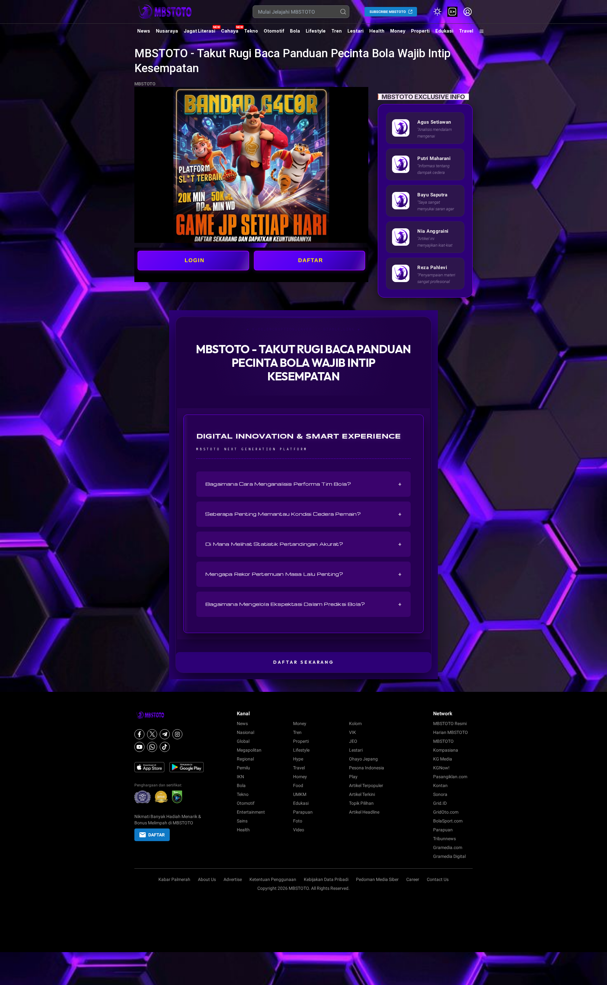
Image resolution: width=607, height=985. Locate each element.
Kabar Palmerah (174, 879)
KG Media (442, 758)
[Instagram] (177, 734)
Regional (245, 758)
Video (298, 829)
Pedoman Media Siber (377, 879)
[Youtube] (139, 747)
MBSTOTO (145, 83)
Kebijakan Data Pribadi (326, 879)
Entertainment (251, 812)
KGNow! (441, 767)
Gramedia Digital (449, 856)
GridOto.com (445, 812)
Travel (466, 31)
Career (412, 879)
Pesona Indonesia (366, 767)
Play (353, 776)
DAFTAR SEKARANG (303, 662)
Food (298, 785)
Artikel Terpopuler (366, 785)
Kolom (355, 723)
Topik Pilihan (361, 803)
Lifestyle (316, 31)
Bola (295, 31)
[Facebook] (139, 734)
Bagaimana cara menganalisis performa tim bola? (303, 484)
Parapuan (303, 812)
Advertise (233, 879)
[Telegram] (165, 734)
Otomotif (274, 31)
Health (376, 31)
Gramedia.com (447, 847)
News (143, 31)
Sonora (440, 794)
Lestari (355, 33)
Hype (298, 758)
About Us (207, 879)
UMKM (299, 794)
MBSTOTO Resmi (450, 723)
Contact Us (438, 879)
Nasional (245, 732)
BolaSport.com (448, 820)
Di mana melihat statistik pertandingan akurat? (303, 544)
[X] (152, 734)
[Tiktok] (165, 747)
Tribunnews (444, 838)
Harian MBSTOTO (450, 732)
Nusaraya (167, 31)
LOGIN (195, 260)
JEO (353, 741)
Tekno (251, 31)
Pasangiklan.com (450, 776)
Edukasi (444, 31)
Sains (242, 820)
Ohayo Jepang (363, 758)
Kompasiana (445, 750)
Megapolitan (249, 750)
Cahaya (229, 31)
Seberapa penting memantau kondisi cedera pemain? (303, 514)
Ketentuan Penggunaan (272, 879)
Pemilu (243, 767)
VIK (352, 732)
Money (397, 31)
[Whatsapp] (152, 747)
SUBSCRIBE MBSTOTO (388, 12)
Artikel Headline (364, 812)
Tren (336, 31)
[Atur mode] (437, 12)
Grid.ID (440, 803)
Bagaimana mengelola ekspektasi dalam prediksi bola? (303, 604)
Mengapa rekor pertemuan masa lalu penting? (303, 574)
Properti (420, 31)
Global (243, 741)
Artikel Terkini (362, 794)
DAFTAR (310, 260)
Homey (300, 776)
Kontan (440, 785)
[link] (452, 12)
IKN (240, 776)
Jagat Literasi (199, 31)
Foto (297, 820)
